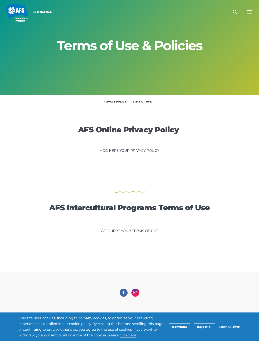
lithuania (16, 13)
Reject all (204, 327)
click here (128, 335)
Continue (179, 327)
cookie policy (80, 324)
